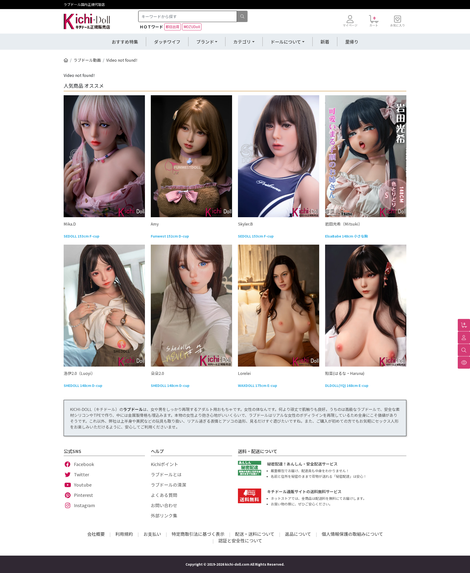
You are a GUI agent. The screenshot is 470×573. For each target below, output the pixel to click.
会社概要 (96, 534)
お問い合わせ (164, 505)
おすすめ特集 (125, 41)
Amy (155, 224)
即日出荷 (172, 26)
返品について (298, 534)
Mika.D (70, 224)
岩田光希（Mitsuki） (343, 224)
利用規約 (124, 534)
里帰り (351, 41)
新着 (324, 41)
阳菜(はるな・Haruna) (344, 373)
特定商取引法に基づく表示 (198, 534)
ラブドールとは (166, 474)
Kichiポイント (164, 464)
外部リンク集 (164, 515)
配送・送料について (254, 534)
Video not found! (121, 60)
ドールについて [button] (285, 41)
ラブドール (133, 409)
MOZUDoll (192, 26)
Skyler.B (245, 224)
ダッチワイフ (167, 41)
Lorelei (244, 373)
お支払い (152, 534)
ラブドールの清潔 (168, 484)
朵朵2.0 (157, 373)
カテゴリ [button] (242, 41)
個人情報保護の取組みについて (352, 534)
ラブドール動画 (87, 60)
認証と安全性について (240, 540)
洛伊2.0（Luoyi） (79, 373)
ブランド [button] (205, 41)
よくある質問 (164, 495)
